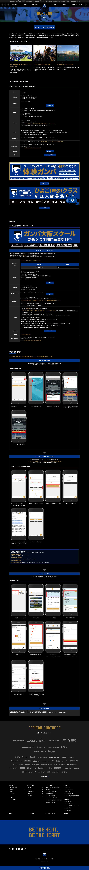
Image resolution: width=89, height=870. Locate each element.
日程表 (49, 294)
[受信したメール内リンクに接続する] (19, 524)
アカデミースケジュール (69, 805)
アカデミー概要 (67, 808)
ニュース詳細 (13, 799)
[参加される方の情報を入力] (53, 388)
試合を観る (14, 4)
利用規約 (66, 814)
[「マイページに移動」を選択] (19, 426)
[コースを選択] (53, 600)
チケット (12, 789)
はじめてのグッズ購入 (69, 793)
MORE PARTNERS (44, 776)
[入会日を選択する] (19, 637)
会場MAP (49, 105)
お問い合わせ (12, 814)
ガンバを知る (35, 4)
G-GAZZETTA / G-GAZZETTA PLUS (53, 800)
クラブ (29, 789)
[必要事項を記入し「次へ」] (36, 637)
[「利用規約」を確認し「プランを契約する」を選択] (36, 676)
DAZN (11, 791)
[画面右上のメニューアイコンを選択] (19, 388)
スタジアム (12, 793)
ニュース (25, 4)
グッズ (64, 4)
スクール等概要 (67, 810)
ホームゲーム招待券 (50, 795)
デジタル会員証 (49, 793)
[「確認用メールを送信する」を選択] (53, 486)
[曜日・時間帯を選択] (70, 600)
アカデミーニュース (68, 803)
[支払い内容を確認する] (19, 676)
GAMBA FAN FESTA (50, 802)
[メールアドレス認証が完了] (36, 524)
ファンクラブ (54, 4)
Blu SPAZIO (67, 791)
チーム (29, 787)
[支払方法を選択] (53, 637)
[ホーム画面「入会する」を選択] (19, 600)
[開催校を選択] (36, 600)
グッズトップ (67, 787)
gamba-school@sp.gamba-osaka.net (32, 148)
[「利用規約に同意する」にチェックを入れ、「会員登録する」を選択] (70, 388)
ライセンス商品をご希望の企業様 (71, 795)
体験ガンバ (44, 183)
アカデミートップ (68, 801)
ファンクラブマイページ (51, 791)
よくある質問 (30, 814)
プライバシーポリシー (50, 814)
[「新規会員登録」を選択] (36, 388)
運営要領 (49, 151)
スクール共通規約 (49, 155)
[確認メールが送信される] (70, 486)
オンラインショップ (68, 789)
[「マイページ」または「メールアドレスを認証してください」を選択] (19, 486)
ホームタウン (31, 791)
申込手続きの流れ (49, 331)
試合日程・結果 (13, 787)
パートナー (30, 795)
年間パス (48, 789)
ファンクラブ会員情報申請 (52, 798)
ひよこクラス (44, 208)
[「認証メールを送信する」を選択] (36, 486)
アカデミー (74, 4)
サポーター (30, 793)
